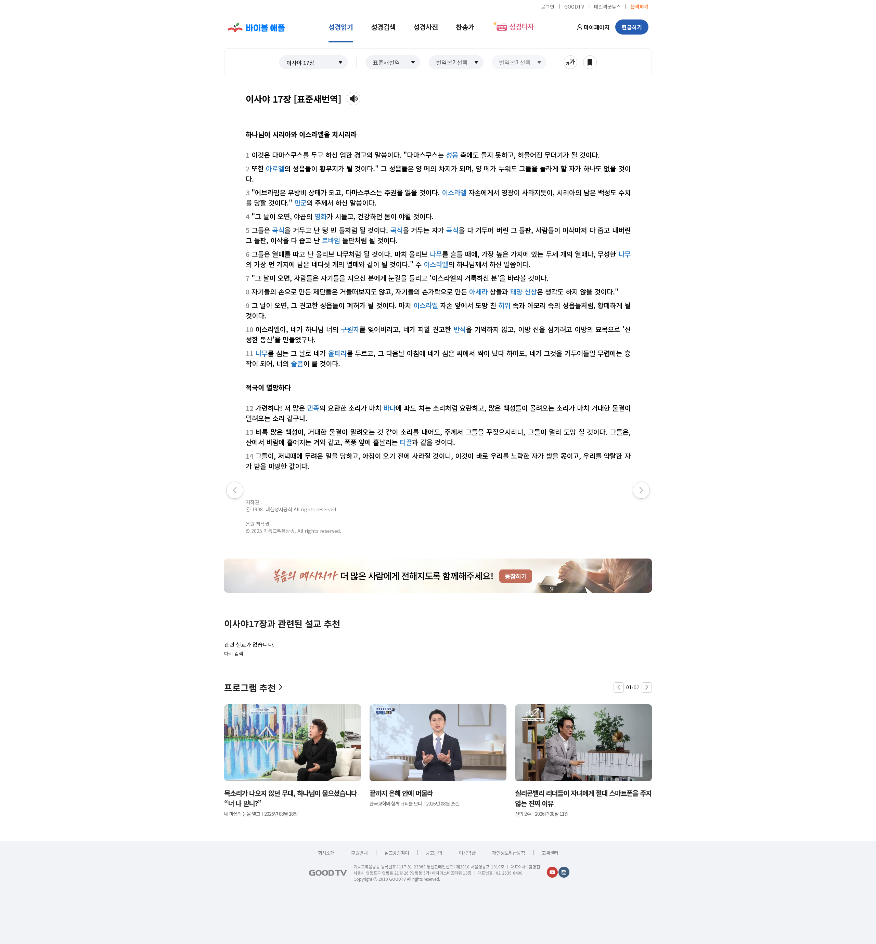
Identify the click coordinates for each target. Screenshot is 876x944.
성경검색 (383, 27)
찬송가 (465, 27)
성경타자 (521, 27)
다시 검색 (233, 653)
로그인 (547, 6)
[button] (313, 62)
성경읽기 (340, 27)
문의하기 (639, 6)
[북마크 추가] (590, 62)
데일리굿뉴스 (607, 6)
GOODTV (574, 6)
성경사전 (425, 27)
